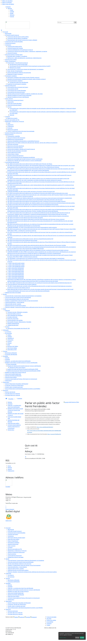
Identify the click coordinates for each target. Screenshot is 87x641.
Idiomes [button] (10, 8)
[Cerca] (75, 22)
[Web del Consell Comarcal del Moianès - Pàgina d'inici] (18, 25)
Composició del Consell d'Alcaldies (16, 533)
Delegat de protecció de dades (15, 557)
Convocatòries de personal (15, 555)
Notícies (10, 402)
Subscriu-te (8, 520)
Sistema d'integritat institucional (16, 552)
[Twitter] (15, 617)
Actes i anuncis (11, 546)
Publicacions (11, 471)
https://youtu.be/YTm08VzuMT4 (54, 434)
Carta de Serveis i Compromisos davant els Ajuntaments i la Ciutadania (26, 560)
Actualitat (11, 399)
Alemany (12, 15)
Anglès (11, 13)
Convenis (10, 547)
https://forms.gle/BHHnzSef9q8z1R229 (45, 427)
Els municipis (11, 577)
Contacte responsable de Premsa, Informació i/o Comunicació (14, 426)
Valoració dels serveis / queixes (16, 568)
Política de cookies (51, 620)
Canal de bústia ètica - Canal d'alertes (17, 567)
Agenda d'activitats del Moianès (16, 594)
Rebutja (77, 637)
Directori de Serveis (13, 611)
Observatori (9, 601)
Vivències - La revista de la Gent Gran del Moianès (20, 588)
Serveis (7, 559)
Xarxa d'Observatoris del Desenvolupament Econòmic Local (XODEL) (25, 607)
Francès (12, 16)
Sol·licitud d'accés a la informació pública (18, 570)
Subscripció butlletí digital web (16, 593)
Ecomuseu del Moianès (14, 581)
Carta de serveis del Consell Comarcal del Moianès (21, 562)
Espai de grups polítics (13, 423)
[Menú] (1, 30)
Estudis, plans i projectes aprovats (16, 606)
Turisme (8, 578)
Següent (12, 509)
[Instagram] (33, 617)
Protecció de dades (51, 617)
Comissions (11, 536)
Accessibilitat (49, 622)
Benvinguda (11, 529)
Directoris (8, 609)
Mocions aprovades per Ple (15, 549)
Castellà (12, 11)
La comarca (11, 575)
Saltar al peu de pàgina (8, 4)
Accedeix (8, 486)
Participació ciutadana (13, 542)
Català (11, 10)
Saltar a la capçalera (7, 1)
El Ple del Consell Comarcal (14, 531)
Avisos (9, 466)
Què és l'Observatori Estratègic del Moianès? (19, 603)
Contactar (8, 7)
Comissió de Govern (13, 534)
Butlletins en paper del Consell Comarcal (18, 591)
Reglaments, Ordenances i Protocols (17, 550)
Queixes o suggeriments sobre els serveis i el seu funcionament (24, 565)
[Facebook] (21, 617)
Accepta (82, 637)
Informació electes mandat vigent (16, 537)
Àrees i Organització (13, 541)
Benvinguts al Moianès (13, 580)
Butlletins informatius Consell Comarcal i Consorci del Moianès (15, 410)
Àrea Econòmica (12, 554)
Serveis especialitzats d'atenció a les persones (19, 563)
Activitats (19, 398)
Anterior (8, 509)
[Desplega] (15, 399)
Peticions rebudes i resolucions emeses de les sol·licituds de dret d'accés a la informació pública (32, 572)
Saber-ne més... (63, 637)
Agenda (10, 469)
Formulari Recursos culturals (15, 614)
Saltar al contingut (7, 2)
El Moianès (8, 573)
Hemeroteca (11, 430)
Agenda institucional (13, 544)
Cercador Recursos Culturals (15, 612)
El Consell (8, 528)
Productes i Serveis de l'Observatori (17, 604)
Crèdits (48, 625)
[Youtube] (27, 617)
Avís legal (48, 618)
